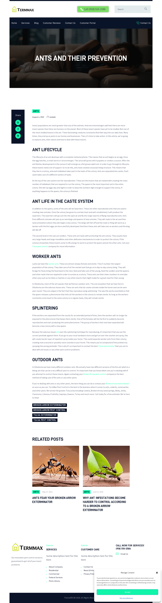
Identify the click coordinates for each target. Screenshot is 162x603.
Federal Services (56, 577)
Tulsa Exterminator (44, 415)
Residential (53, 570)
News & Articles (90, 570)
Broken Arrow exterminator (117, 383)
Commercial (54, 574)
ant (57, 332)
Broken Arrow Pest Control (49, 410)
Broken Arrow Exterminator (49, 405)
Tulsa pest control (40, 246)
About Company (56, 567)
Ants (36, 111)
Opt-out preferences (126, 598)
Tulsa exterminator (106, 346)
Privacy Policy (89, 574)
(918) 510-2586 (123, 548)
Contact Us (88, 567)
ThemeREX (69, 598)
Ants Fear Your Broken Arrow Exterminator (54, 499)
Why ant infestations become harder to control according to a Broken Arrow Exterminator (104, 504)
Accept (127, 592)
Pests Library (54, 581)
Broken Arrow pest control (94, 374)
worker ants (53, 264)
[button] (157, 572)
